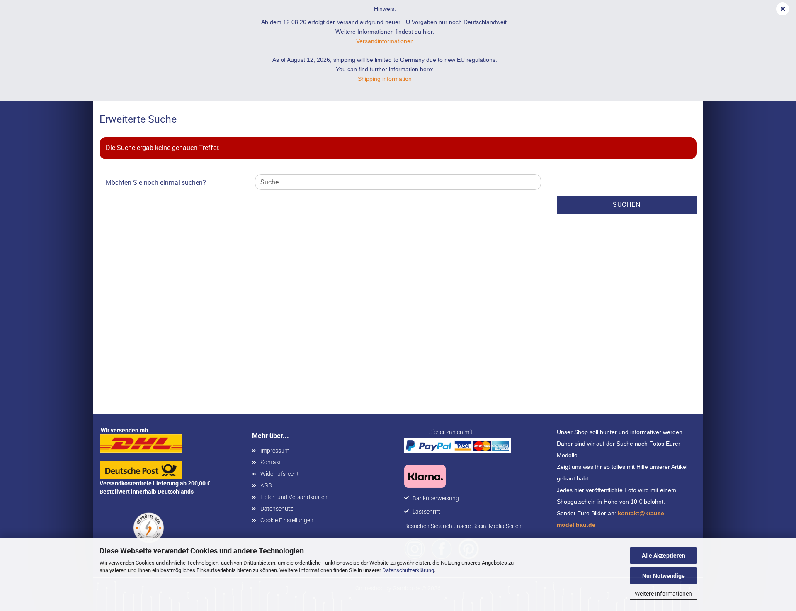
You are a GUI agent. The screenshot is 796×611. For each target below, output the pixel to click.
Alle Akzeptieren (663, 555)
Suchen (627, 205)
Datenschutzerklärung (408, 570)
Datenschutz (276, 508)
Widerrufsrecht (279, 473)
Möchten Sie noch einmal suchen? (156, 183)
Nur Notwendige (663, 575)
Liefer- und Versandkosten (294, 497)
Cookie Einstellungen (286, 520)
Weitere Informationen (663, 593)
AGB (266, 485)
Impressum (274, 450)
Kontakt (270, 462)
